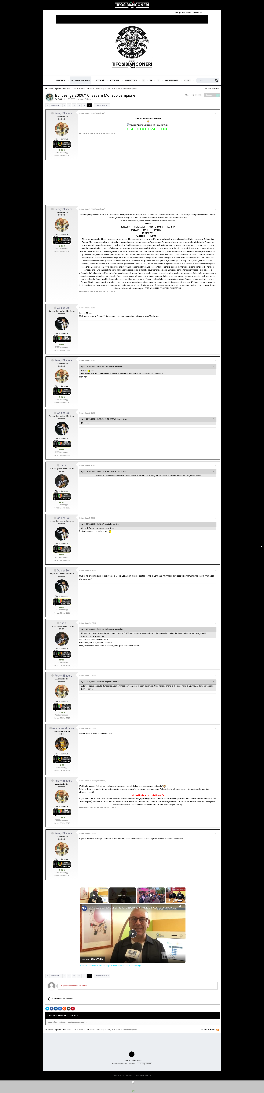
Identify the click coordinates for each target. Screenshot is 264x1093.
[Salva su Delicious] (60, 1008)
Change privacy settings (122, 1075)
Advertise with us (143, 1075)
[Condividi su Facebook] (51, 1008)
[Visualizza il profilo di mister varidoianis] (62, 744)
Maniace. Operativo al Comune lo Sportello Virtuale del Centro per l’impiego (132, 907)
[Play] (151, 895)
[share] (180, 906)
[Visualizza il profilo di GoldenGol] (62, 324)
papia (63, 465)
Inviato (87, 113)
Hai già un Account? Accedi (187, 12)
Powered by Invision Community (124, 1064)
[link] (84, 908)
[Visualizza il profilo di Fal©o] (49, 97)
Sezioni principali (80, 80)
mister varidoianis (63, 728)
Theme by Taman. (144, 1064)
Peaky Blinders (63, 113)
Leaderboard (171, 80)
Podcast (114, 80)
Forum (59, 80)
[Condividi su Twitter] (47, 1008)
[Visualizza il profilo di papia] (62, 481)
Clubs (187, 80)
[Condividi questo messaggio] (215, 113)
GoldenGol (63, 307)
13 (84, 105)
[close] (133, 1082)
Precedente (56, 105)
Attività (100, 80)
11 (74, 105)
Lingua (126, 1060)
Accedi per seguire (195, 95)
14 (89, 105)
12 (79, 105)
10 (69, 105)
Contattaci (131, 80)
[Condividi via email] (69, 1008)
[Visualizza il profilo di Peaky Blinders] (62, 129)
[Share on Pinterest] (73, 1008)
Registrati (212, 12)
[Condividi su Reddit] (64, 1008)
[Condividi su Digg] (56, 1008)
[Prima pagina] (47, 105)
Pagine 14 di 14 (102, 105)
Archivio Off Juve (85, 99)
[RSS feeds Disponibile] (217, 1029)
